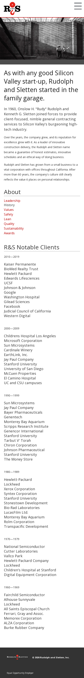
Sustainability (14, 228)
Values (9, 210)
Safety (8, 214)
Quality (9, 224)
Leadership (12, 201)
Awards (9, 233)
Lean (7, 219)
